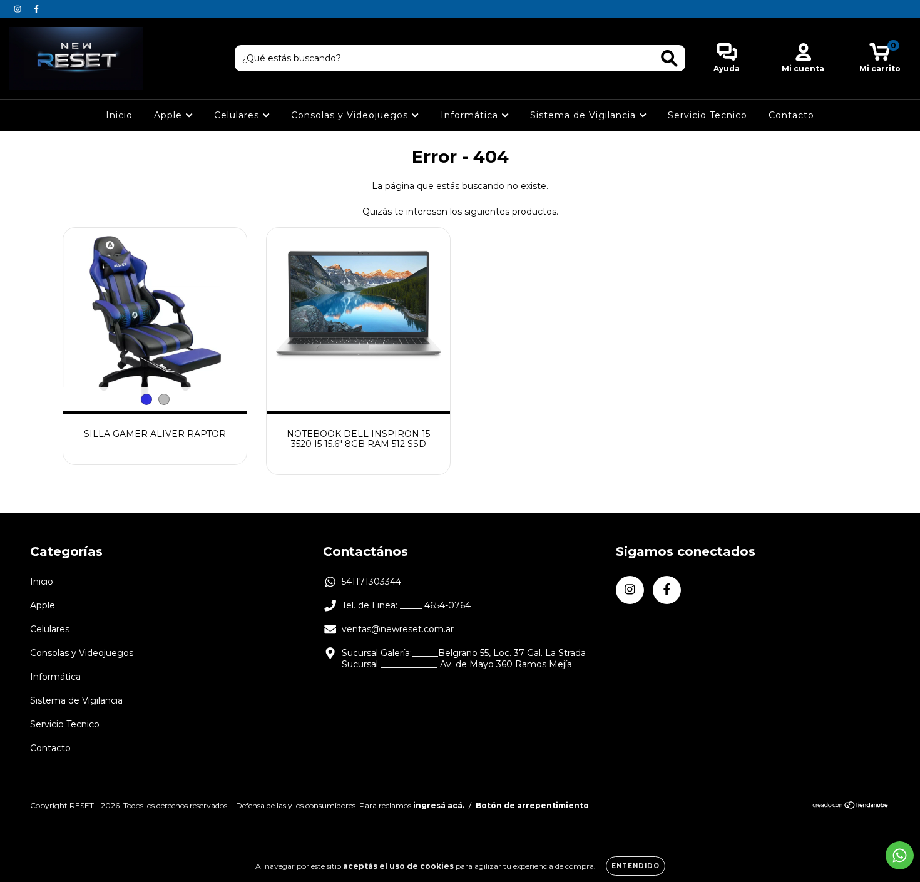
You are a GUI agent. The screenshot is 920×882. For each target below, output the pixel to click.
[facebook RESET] (36, 8)
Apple (169, 115)
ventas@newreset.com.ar (398, 629)
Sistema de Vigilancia (584, 115)
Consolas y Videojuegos (351, 115)
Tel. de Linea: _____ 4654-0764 (406, 605)
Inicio (119, 115)
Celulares (238, 115)
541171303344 (371, 581)
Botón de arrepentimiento (532, 805)
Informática (471, 115)
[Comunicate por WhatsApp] (900, 855)
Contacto (791, 115)
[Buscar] (669, 58)
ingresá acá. (438, 805)
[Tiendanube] (851, 806)
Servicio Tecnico (707, 115)
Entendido (635, 866)
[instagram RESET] (18, 8)
